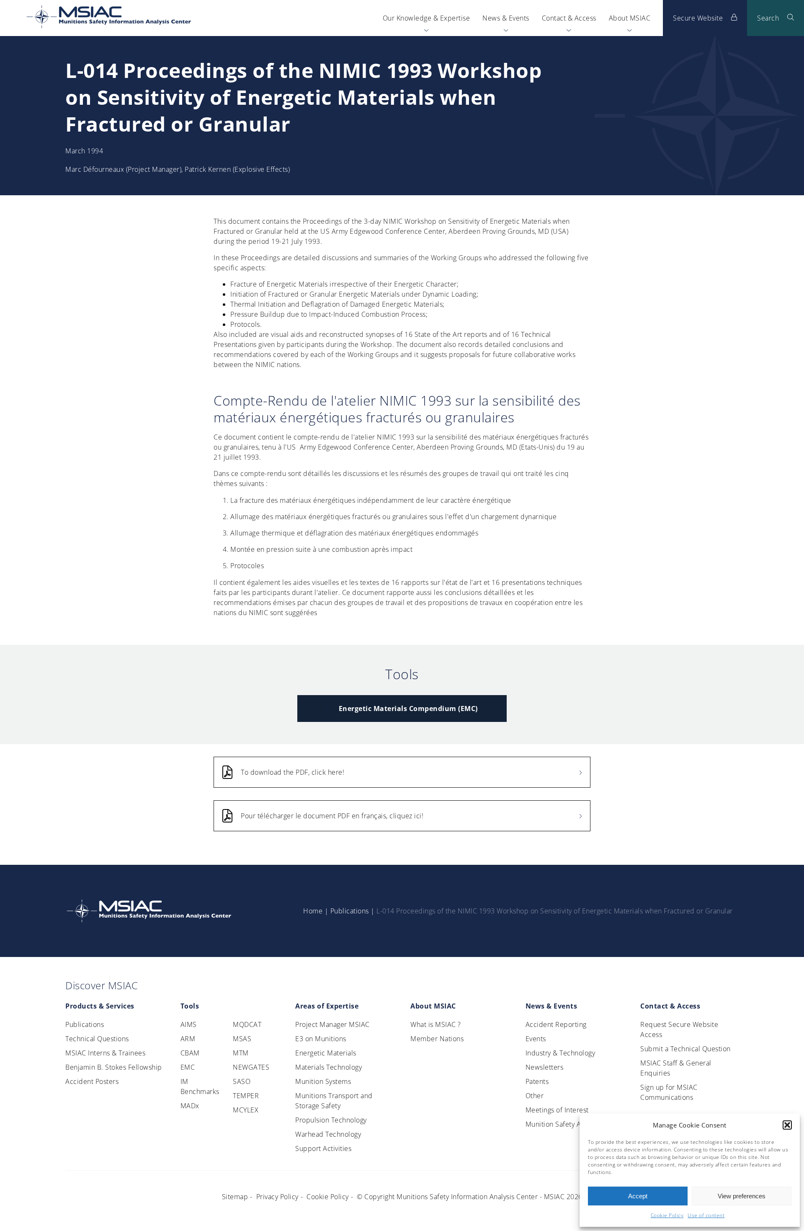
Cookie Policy (667, 1215)
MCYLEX (245, 1110)
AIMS (188, 1024)
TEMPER (246, 1095)
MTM (241, 1053)
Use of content (706, 1215)
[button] (787, 1125)
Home (312, 910)
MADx (189, 1105)
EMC (187, 1067)
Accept (637, 1196)
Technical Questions (97, 1038)
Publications (349, 910)
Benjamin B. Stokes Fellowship (113, 1067)
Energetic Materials (325, 1053)
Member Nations (437, 1038)
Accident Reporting (556, 1024)
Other (535, 1095)
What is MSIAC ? (435, 1024)
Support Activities (323, 1148)
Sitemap (235, 1196)
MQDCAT (247, 1024)
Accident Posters (92, 1081)
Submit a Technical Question (685, 1048)
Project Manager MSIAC (332, 1024)
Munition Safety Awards (563, 1124)
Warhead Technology (328, 1134)
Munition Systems (323, 1081)
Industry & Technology (560, 1053)
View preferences (741, 1196)
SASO (241, 1081)
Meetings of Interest (557, 1110)
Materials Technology (328, 1067)
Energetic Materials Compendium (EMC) (408, 708)
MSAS (242, 1038)
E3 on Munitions (320, 1038)
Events (536, 1038)
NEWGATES (251, 1067)
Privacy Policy (277, 1196)
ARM (188, 1038)
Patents (537, 1081)
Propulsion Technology (331, 1120)
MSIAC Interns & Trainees (105, 1053)
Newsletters (545, 1067)
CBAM (190, 1053)
